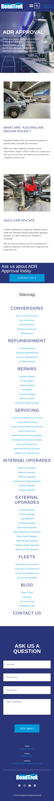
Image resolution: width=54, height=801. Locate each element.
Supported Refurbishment (27, 353)
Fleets (27, 557)
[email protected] (27, 749)
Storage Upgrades (27, 490)
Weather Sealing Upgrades (27, 545)
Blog (27, 585)
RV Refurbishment (27, 361)
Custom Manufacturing (27, 422)
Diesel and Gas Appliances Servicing (27, 426)
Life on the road (27, 601)
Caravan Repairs (27, 385)
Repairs (27, 369)
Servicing (27, 410)
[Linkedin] (35, 785)
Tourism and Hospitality (27, 577)
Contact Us (27, 613)
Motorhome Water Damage (27, 403)
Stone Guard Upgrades (27, 536)
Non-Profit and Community (27, 564)
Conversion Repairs (27, 394)
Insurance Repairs (27, 376)
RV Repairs (27, 390)
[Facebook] (19, 785)
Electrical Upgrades (27, 477)
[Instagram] (24, 785)
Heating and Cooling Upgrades (27, 481)
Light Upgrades (27, 519)
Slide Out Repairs (27, 398)
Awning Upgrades (27, 510)
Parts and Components (27, 444)
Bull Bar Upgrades (27, 514)
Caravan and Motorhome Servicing (27, 418)
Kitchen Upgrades (27, 485)
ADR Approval (27, 333)
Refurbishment (27, 340)
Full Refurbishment (27, 348)
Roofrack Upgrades (27, 523)
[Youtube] (29, 785)
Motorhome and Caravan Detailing (27, 440)
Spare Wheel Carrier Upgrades (27, 532)
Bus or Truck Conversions (27, 316)
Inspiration (27, 597)
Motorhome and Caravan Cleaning (27, 435)
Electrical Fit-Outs (27, 324)
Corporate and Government (27, 569)
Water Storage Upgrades (27, 541)
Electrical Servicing (27, 431)
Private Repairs (27, 381)
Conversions (27, 308)
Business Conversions (27, 329)
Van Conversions (27, 320)
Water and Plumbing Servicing (27, 448)
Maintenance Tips (27, 606)
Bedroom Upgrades (27, 472)
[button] (31, 6)
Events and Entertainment (27, 573)
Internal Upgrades (27, 460)
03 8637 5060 (27, 756)
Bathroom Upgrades (27, 468)
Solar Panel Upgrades (27, 527)
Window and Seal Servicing (27, 453)
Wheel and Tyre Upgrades (27, 549)
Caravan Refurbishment (27, 357)
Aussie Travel (27, 592)
